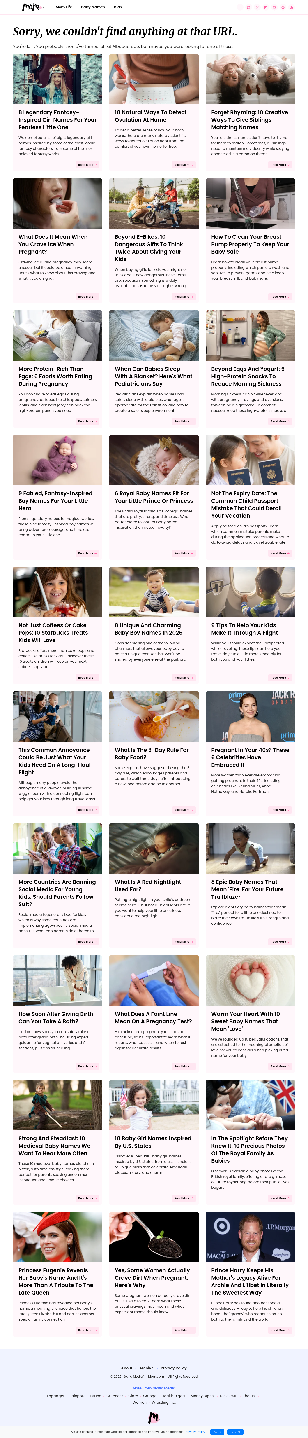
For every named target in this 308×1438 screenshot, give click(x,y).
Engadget (55, 1396)
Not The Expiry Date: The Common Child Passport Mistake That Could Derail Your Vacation (246, 505)
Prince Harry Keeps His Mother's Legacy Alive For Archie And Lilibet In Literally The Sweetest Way (250, 1282)
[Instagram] (248, 7)
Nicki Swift (229, 1396)
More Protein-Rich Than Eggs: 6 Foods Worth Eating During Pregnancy (55, 377)
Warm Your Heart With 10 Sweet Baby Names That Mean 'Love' (245, 1022)
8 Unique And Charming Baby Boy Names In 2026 (148, 629)
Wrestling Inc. (164, 1402)
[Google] (283, 7)
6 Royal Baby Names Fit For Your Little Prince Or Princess (154, 497)
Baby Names (93, 7)
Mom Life (64, 7)
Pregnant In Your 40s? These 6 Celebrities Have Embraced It (250, 758)
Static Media (133, 1376)
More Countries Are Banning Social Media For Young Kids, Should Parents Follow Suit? (57, 893)
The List (249, 1396)
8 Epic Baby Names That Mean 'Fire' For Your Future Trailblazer (247, 889)
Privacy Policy (174, 1368)
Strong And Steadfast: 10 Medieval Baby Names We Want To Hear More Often (54, 1146)
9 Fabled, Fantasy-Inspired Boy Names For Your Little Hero (55, 501)
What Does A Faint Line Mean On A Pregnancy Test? (153, 1018)
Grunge (149, 1396)
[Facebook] (240, 7)
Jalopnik (77, 1396)
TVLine (95, 1396)
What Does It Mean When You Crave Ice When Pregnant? (53, 244)
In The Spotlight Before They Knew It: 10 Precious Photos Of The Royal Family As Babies (249, 1150)
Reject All (235, 1432)
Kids (118, 7)
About (126, 1368)
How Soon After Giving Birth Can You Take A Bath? (55, 1018)
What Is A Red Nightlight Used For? (148, 885)
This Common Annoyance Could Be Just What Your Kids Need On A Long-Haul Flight (54, 761)
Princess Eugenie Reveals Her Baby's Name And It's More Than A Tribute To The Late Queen (55, 1282)
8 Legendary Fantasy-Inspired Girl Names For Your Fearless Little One (57, 120)
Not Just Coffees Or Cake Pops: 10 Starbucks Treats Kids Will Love (53, 633)
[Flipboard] (265, 7)
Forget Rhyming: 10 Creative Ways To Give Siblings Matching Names (249, 120)
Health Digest (174, 1396)
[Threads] (274, 7)
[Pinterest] (257, 7)
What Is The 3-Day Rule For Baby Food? (152, 754)
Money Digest (203, 1396)
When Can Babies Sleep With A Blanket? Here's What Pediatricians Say (153, 377)
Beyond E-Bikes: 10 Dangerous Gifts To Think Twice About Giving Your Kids (149, 248)
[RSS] (291, 7)
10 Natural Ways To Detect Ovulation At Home (150, 116)
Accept (217, 1432)
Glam (133, 1396)
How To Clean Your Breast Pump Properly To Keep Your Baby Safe (250, 244)
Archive (146, 1368)
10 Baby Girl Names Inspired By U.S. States (153, 1142)
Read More (85, 165)
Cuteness (114, 1396)
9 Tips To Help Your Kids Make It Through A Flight (244, 629)
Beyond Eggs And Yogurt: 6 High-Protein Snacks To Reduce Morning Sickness (248, 377)
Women (140, 1402)
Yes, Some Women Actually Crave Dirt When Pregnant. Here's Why (152, 1278)
